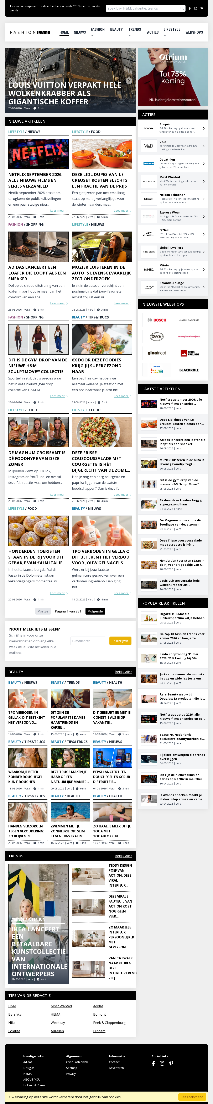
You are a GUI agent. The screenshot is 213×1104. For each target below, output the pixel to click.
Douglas (29, 1068)
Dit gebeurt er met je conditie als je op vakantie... (111, 717)
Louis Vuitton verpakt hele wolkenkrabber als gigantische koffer (64, 93)
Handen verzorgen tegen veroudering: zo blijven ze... (26, 831)
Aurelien (57, 1031)
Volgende (95, 611)
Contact (114, 1062)
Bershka (14, 1014)
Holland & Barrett (35, 1085)
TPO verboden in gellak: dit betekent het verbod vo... (26, 717)
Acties (153, 32)
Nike (12, 1022)
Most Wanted (61, 1006)
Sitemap (71, 1068)
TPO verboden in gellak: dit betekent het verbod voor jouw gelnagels (100, 557)
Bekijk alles (123, 672)
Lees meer (57, 210)
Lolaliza (14, 1031)
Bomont (99, 1014)
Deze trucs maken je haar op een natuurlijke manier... (70, 777)
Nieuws (80, 32)
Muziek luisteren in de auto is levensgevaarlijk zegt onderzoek (101, 273)
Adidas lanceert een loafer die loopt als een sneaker (37, 273)
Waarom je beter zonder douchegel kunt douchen (25, 777)
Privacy (71, 1074)
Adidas (98, 1006)
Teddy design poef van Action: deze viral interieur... (120, 875)
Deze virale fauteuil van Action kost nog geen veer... (120, 906)
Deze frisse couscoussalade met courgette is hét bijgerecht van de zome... (101, 461)
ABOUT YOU (31, 1079)
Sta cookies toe (192, 1097)
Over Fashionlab (77, 1062)
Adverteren (116, 1068)
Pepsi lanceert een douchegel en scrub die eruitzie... (111, 777)
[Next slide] (129, 80)
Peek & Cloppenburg (109, 1022)
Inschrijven (120, 641)
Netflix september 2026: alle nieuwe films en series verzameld (35, 180)
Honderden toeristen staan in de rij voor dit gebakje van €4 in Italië (36, 557)
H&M (12, 1006)
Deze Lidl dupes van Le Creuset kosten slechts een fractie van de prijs (100, 180)
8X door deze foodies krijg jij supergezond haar (96, 365)
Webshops (194, 32)
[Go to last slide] (11, 80)
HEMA (55, 1014)
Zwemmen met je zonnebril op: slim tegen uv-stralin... (68, 831)
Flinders (99, 1031)
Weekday (58, 1022)
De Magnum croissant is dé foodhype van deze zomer (37, 458)
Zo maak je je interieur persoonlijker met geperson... (121, 937)
